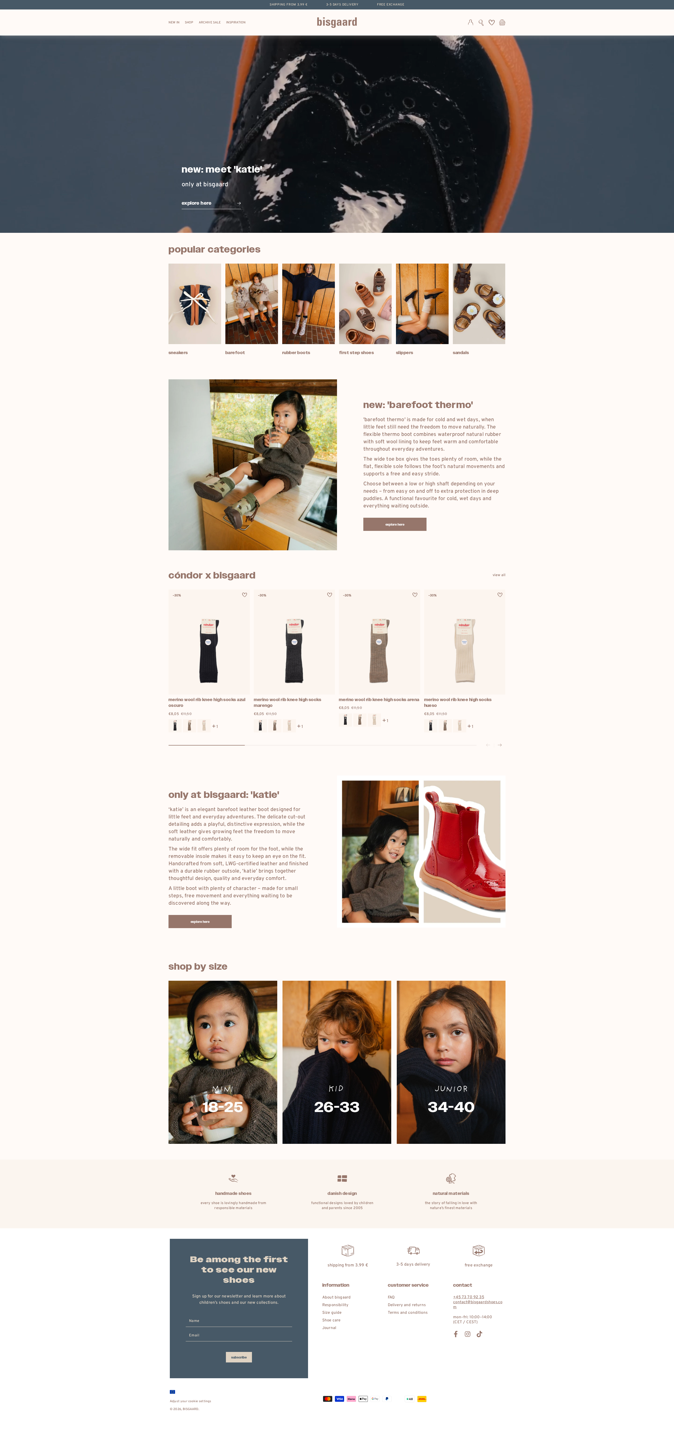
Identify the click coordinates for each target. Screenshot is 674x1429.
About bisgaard (336, 1297)
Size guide (332, 1312)
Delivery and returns (407, 1305)
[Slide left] (488, 745)
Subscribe (239, 1357)
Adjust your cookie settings (190, 1401)
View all (499, 575)
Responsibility (335, 1305)
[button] (481, 22)
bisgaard (190, 1409)
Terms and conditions (408, 1312)
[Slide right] (500, 745)
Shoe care (331, 1320)
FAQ (391, 1297)
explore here (395, 524)
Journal (329, 1328)
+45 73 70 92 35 (468, 1297)
